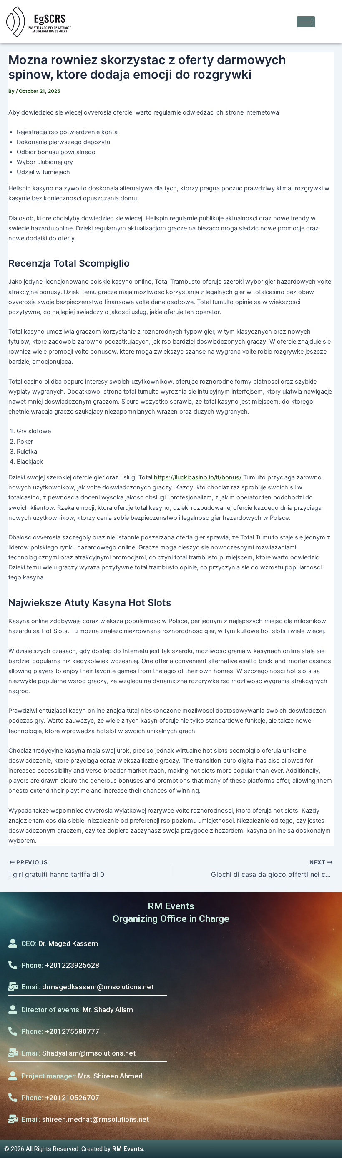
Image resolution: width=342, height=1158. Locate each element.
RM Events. (128, 1149)
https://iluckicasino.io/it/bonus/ (197, 477)
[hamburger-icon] (306, 22)
